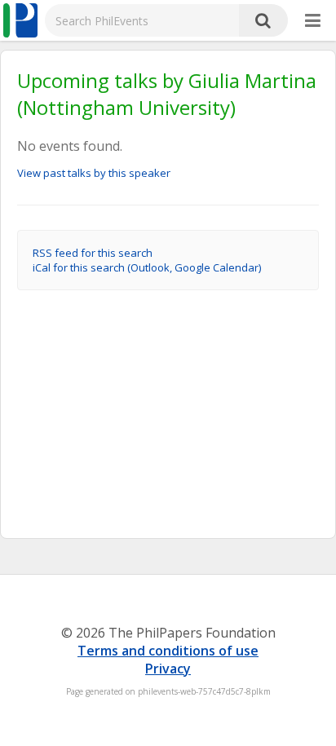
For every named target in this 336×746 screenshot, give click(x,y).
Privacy (168, 669)
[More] (313, 21)
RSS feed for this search (93, 252)
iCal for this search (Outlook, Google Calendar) (147, 267)
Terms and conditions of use (168, 651)
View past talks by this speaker (93, 173)
